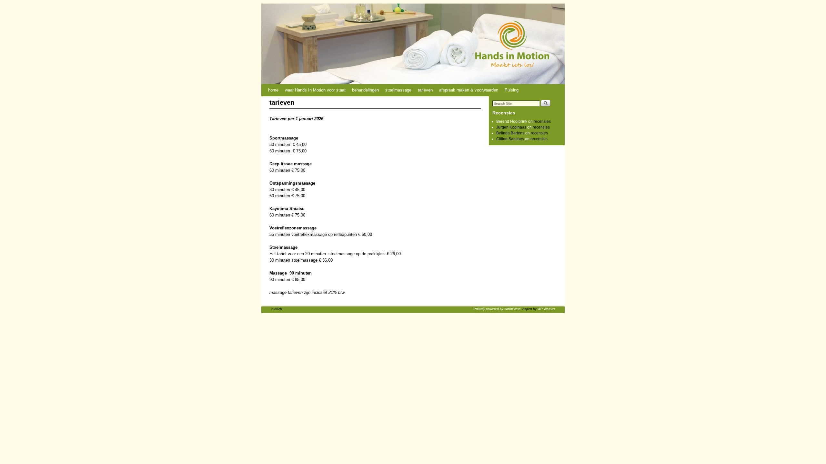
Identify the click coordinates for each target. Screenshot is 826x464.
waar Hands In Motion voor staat (315, 90)
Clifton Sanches (510, 139)
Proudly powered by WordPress (497, 309)
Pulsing (512, 90)
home (273, 90)
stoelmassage (398, 90)
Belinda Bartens (510, 133)
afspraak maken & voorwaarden (468, 90)
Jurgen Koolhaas (511, 127)
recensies (542, 121)
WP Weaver (546, 309)
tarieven (425, 90)
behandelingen (365, 90)
